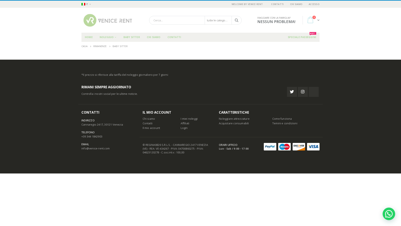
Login (184, 128)
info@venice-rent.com (95, 148)
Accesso (314, 4)
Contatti (277, 4)
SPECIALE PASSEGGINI (302, 36)
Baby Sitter (131, 37)
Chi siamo (296, 4)
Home (89, 37)
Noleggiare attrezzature (234, 119)
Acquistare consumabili (234, 123)
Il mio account (151, 128)
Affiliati (185, 123)
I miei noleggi (189, 119)
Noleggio (107, 37)
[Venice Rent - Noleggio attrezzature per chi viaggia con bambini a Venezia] (107, 20)
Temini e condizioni (284, 123)
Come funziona (282, 119)
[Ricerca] (236, 20)
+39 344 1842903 (91, 136)
